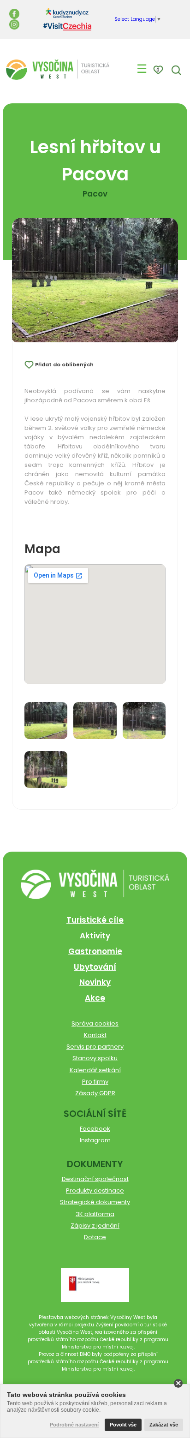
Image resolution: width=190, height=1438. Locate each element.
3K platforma (95, 1214)
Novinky (95, 982)
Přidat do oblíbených (64, 364)
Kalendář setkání (95, 1070)
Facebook (95, 1128)
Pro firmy (95, 1081)
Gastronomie (95, 951)
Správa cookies (95, 1023)
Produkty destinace (95, 1190)
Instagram (95, 1140)
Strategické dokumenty (95, 1202)
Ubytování (95, 967)
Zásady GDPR (95, 1093)
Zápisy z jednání (95, 1225)
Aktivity (95, 935)
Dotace (95, 1237)
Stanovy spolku (95, 1058)
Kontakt (95, 1035)
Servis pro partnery (95, 1046)
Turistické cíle (95, 919)
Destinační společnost (95, 1179)
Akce (95, 997)
